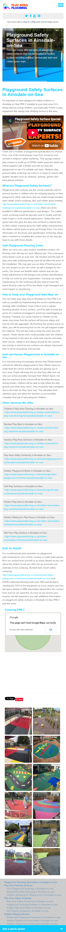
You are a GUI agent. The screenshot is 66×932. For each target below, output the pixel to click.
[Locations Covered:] (3, 5)
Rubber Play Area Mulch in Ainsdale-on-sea (29, 907)
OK (50, 629)
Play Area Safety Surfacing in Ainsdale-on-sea (30, 901)
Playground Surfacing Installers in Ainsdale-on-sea (32, 904)
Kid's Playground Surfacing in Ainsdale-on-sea (30, 888)
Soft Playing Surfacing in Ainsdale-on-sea (27, 911)
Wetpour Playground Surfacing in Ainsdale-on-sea (32, 923)
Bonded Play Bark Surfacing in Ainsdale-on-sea (30, 891)
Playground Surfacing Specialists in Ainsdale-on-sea (30, 882)
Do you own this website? (21, 630)
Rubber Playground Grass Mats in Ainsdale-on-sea (32, 920)
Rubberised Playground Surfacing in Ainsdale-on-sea (33, 917)
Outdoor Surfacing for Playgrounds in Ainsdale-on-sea (34, 895)
